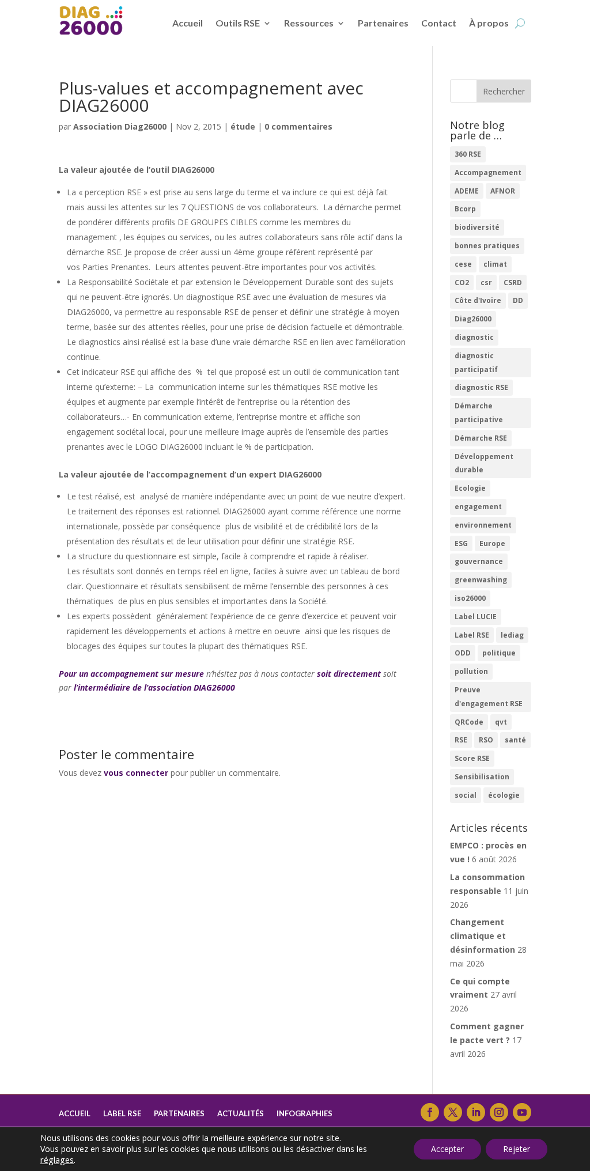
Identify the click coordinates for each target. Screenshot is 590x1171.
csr (486, 282)
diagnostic (474, 337)
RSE (461, 740)
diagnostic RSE (481, 387)
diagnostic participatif (476, 362)
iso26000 (470, 598)
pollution (471, 671)
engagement (478, 506)
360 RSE (468, 154)
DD (518, 300)
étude (242, 126)
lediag (512, 635)
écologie (504, 795)
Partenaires (383, 22)
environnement (483, 525)
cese (463, 264)
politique (499, 653)
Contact (438, 22)
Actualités (240, 1113)
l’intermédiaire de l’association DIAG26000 (154, 687)
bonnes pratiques (487, 246)
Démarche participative (479, 413)
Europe (492, 543)
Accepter (447, 1148)
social (465, 795)
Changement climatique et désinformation (482, 935)
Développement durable (484, 463)
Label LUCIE (476, 616)
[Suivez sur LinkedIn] (476, 1112)
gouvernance (479, 561)
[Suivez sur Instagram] (499, 1112)
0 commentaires (298, 126)
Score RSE (472, 758)
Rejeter (516, 1148)
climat (495, 264)
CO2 (462, 282)
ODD (463, 653)
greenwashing (481, 580)
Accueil (187, 22)
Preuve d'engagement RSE (489, 696)
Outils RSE (237, 22)
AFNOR (502, 191)
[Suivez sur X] (453, 1112)
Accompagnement (488, 172)
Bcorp (465, 209)
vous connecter (136, 772)
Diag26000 (473, 319)
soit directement (349, 673)
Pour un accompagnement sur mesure (131, 673)
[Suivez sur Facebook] (430, 1112)
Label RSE (472, 635)
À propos (489, 22)
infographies (304, 1113)
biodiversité (477, 227)
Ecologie (470, 488)
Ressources (309, 22)
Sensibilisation (482, 777)
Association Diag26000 (120, 126)
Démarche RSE (481, 438)
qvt (501, 722)
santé (515, 740)
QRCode (469, 722)
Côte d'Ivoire (478, 300)
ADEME (467, 191)
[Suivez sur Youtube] (522, 1112)
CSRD (513, 282)
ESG (461, 543)
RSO (486, 740)
